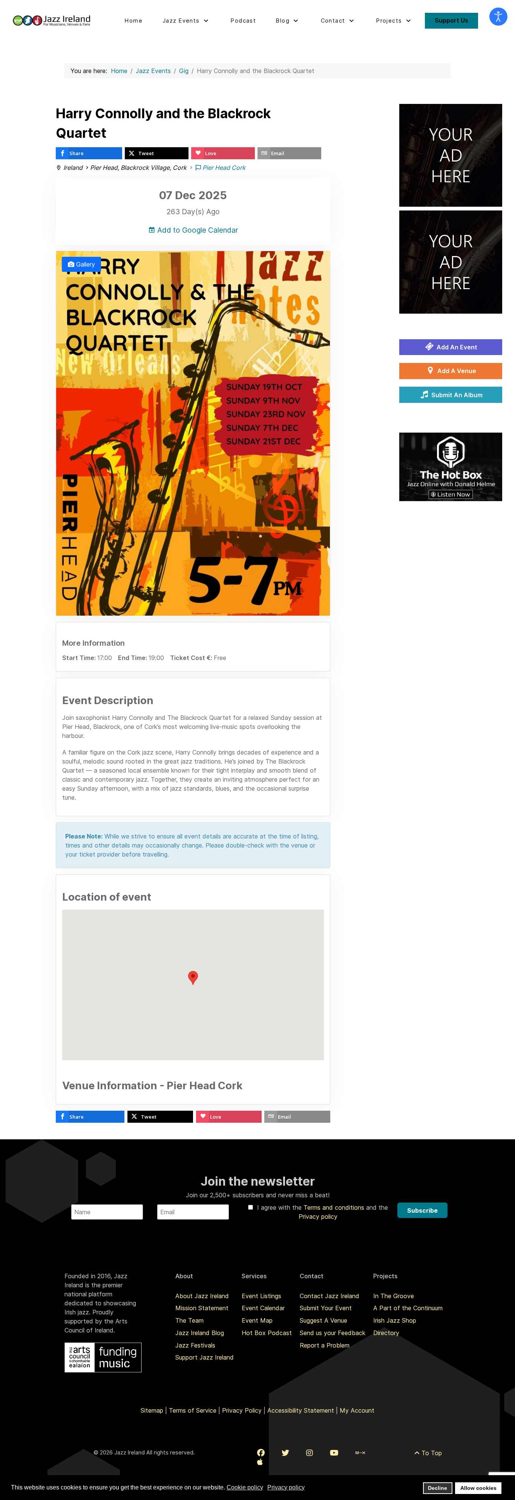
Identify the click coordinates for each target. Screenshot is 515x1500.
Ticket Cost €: (192, 658)
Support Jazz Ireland (204, 1357)
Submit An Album (456, 395)
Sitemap (152, 1410)
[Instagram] (309, 1452)
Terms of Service (192, 1410)
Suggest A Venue (323, 1320)
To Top (431, 1453)
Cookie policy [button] (245, 1487)
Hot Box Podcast (267, 1333)
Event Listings (261, 1296)
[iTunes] (260, 1461)
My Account (357, 1410)
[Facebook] (261, 1452)
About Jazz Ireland (202, 1296)
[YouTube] (334, 1452)
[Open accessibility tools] (498, 17)
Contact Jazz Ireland (329, 1296)
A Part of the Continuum (408, 1308)
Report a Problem (324, 1345)
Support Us (451, 20)
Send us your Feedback (332, 1333)
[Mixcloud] (360, 1452)
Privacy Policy (242, 1410)
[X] (285, 1452)
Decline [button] (437, 1488)
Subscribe (422, 1210)
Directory (386, 1333)
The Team (189, 1320)
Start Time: (79, 658)
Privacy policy (318, 1216)
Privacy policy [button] (286, 1487)
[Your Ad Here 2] (451, 261)
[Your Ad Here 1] (451, 155)
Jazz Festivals (195, 1345)
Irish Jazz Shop (394, 1320)
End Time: (133, 658)
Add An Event (456, 347)
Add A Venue (456, 371)
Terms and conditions (334, 1207)
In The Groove (393, 1296)
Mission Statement (201, 1308)
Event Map (257, 1320)
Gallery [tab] (84, 264)
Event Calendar (263, 1308)
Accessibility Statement (300, 1410)
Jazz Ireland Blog (199, 1333)
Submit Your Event (326, 1308)
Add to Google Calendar (196, 230)
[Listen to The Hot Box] (450, 466)
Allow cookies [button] (478, 1488)
